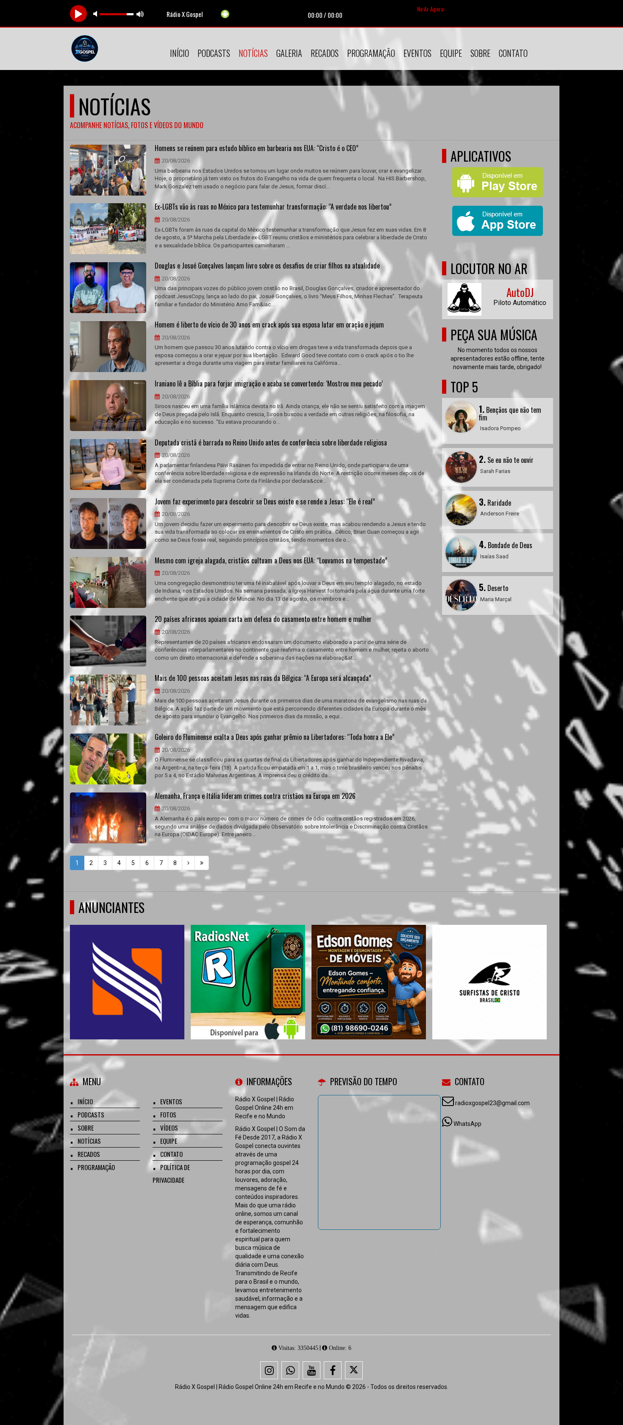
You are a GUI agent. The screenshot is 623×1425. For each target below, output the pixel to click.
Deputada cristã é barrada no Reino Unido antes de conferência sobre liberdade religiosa (271, 443)
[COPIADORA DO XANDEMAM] (240, 966)
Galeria (289, 53)
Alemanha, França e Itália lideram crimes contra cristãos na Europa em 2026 (255, 796)
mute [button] (96, 14)
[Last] (202, 863)
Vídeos (169, 1127)
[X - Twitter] (354, 1370)
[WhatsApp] (290, 1370)
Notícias (253, 53)
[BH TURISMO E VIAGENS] (481, 966)
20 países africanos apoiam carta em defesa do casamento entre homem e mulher (263, 619)
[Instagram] (269, 1370)
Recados (325, 53)
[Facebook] (333, 1370)
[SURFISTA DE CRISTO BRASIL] (119, 966)
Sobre (480, 53)
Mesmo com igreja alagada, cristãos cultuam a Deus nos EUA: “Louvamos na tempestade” (271, 561)
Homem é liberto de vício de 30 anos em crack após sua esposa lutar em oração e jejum (269, 325)
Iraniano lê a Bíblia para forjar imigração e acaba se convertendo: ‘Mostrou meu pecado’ (269, 384)
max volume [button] (140, 14)
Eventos (417, 53)
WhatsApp (467, 1123)
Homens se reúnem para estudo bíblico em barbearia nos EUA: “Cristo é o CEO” (257, 148)
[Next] (188, 863)
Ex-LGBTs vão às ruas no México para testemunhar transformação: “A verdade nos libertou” (273, 207)
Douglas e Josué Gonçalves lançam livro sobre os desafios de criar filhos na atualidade (267, 266)
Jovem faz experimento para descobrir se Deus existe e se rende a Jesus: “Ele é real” (265, 502)
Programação (371, 53)
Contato (513, 53)
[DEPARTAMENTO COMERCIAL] (361, 966)
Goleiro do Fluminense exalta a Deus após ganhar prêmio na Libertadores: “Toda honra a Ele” (275, 737)
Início (179, 53)
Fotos (168, 1114)
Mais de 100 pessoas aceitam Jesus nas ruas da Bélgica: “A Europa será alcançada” (263, 678)
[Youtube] (311, 1370)
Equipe (451, 53)
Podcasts (213, 53)
